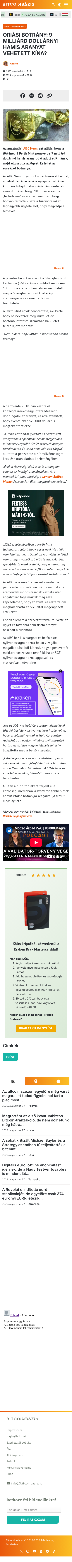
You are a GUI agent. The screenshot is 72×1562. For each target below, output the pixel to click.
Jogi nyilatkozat (16, 1436)
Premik (32, 1105)
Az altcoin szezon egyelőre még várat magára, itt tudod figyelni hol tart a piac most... (35, 1095)
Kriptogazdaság (14, 26)
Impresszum (14, 1430)
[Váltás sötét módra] (60, 4)
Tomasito (34, 1179)
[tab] (13, 1081)
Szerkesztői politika (19, 1442)
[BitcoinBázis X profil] (21, 1551)
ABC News (30, 148)
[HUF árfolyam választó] (65, 14)
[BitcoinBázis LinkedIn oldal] (41, 1551)
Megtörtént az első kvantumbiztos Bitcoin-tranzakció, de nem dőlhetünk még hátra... (35, 1120)
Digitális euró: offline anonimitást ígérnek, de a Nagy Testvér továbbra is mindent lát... (34, 1169)
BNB (24, 14)
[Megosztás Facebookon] (23, 96)
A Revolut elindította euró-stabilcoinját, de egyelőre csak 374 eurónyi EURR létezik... (33, 1193)
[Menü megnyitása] (66, 4)
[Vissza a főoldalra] (18, 4)
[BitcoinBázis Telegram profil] (47, 1551)
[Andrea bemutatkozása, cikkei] (5, 63)
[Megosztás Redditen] (40, 96)
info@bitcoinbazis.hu (26, 1483)
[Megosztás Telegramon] (32, 96)
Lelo (31, 1130)
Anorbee (34, 1203)
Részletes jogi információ (17, 816)
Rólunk (11, 1461)
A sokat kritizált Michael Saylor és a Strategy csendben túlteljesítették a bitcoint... (34, 1144)
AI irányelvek (15, 1455)
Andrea (14, 63)
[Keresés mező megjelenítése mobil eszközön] (53, 4)
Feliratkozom (33, 1519)
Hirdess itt (59, 268)
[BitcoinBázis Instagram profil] (27, 1551)
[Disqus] (36, 1259)
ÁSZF (10, 1449)
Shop (10, 1474)
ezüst (10, 1057)
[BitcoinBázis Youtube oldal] (34, 1551)
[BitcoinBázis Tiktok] (54, 1551)
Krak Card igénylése (36, 1028)
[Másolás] (49, 96)
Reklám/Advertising (19, 1467)
